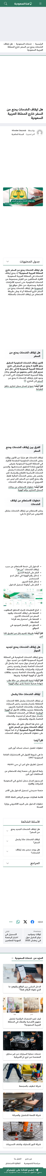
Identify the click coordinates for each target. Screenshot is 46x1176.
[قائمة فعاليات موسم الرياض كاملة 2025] (23, 797)
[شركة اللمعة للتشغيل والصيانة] (23, 1106)
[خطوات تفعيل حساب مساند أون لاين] (23, 747)
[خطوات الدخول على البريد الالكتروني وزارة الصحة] (23, 805)
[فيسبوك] (32, 922)
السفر (40, 381)
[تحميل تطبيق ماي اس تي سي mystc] (23, 764)
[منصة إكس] (25, 922)
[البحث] (5, 3)
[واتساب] (18, 922)
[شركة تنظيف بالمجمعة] (23, 1076)
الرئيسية (39, 44)
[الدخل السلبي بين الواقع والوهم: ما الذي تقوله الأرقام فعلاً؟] (23, 978)
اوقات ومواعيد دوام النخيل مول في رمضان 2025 (33, 937)
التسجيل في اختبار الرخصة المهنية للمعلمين (13, 937)
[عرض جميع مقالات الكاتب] (40, 132)
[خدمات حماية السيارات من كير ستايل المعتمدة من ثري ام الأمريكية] (23, 1045)
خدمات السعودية (24, 44)
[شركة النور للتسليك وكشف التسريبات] (23, 1135)
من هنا (20, 569)
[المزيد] (10, 922)
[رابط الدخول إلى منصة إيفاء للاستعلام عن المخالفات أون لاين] (23, 772)
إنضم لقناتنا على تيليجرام (20, 1169)
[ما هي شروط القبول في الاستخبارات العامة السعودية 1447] (23, 756)
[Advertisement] (23, 81)
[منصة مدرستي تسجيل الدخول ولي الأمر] (23, 790)
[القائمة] (40, 3)
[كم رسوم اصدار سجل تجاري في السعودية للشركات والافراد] (23, 782)
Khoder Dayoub (19, 130)
